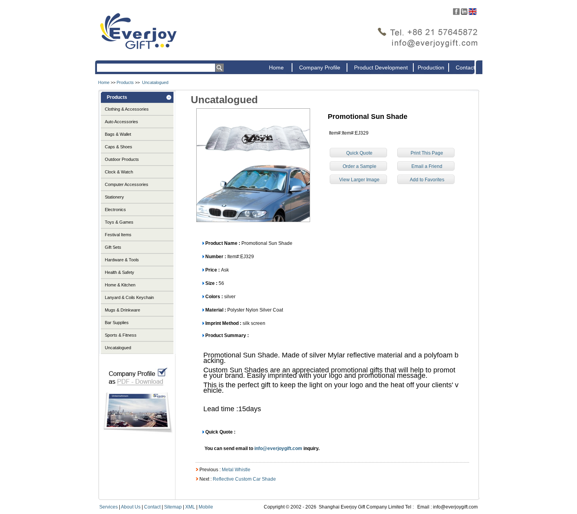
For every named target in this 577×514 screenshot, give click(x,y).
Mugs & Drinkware (122, 310)
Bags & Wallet (118, 134)
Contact (465, 67)
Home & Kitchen (120, 285)
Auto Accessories (121, 121)
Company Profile (319, 67)
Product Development (381, 67)
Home (276, 67)
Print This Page (427, 153)
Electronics (115, 209)
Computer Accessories (126, 184)
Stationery (114, 197)
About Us (131, 507)
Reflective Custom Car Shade (244, 479)
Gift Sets (113, 247)
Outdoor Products (122, 159)
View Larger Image (359, 179)
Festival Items (118, 234)
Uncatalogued (155, 82)
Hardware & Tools (122, 259)
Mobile (206, 507)
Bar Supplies (117, 322)
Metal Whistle (236, 469)
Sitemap (173, 507)
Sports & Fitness (121, 335)
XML (190, 507)
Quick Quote (359, 153)
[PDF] (137, 440)
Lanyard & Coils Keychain (129, 297)
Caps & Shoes (118, 146)
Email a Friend (426, 166)
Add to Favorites (427, 179)
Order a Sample (359, 166)
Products (125, 82)
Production (431, 67)
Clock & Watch (119, 172)
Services (108, 507)
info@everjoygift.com (278, 448)
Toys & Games (119, 222)
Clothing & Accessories (127, 109)
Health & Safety (119, 272)
